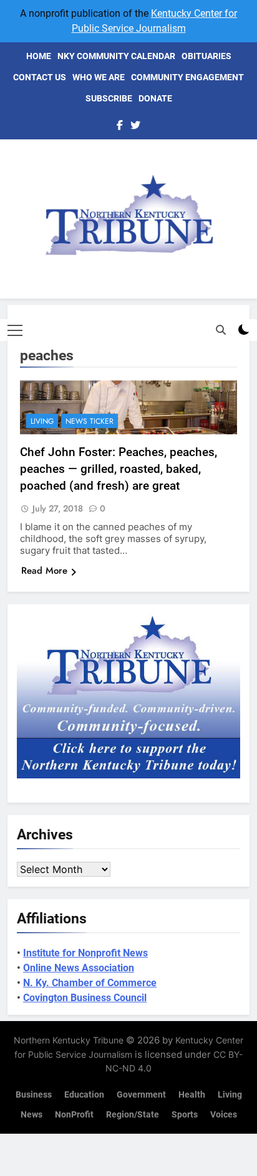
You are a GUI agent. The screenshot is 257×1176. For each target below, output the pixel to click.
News (31, 1114)
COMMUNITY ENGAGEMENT (187, 77)
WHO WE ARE (98, 77)
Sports (185, 1114)
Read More (44, 570)
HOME (38, 56)
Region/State (132, 1114)
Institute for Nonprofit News (85, 953)
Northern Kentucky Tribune (69, 1040)
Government (141, 1095)
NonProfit (74, 1114)
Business (34, 1095)
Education (84, 1095)
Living (42, 421)
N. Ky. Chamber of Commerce (90, 983)
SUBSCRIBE (108, 98)
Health (191, 1095)
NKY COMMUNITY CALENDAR (116, 56)
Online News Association (78, 968)
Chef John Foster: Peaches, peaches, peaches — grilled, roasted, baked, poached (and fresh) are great (118, 469)
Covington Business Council (85, 998)
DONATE (155, 98)
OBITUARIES (206, 56)
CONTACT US (39, 77)
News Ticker (89, 421)
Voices (223, 1114)
